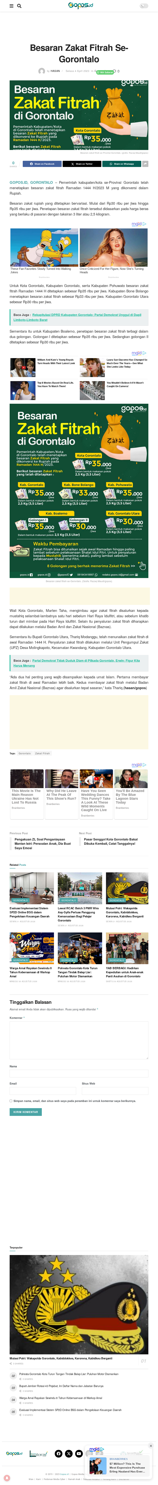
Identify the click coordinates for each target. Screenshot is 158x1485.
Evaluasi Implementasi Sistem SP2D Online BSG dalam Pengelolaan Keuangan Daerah (30, 912)
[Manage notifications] (7, 1478)
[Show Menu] (11, 6)
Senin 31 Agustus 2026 (22, 921)
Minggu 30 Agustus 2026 (23, 981)
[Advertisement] (80, 26)
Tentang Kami (109, 1479)
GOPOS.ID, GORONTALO (31, 182)
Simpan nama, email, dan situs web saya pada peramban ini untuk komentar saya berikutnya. (74, 1101)
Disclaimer (124, 1479)
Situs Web (88, 1083)
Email (13, 1083)
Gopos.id (64, 1474)
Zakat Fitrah (42, 753)
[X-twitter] (69, 1454)
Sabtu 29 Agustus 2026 (119, 981)
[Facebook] (58, 1454)
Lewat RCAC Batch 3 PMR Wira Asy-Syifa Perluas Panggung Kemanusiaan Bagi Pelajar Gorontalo (78, 914)
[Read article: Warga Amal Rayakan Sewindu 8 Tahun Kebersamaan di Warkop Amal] (32, 948)
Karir (38, 1479)
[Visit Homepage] (80, 5)
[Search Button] (19, 6)
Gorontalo (25, 753)
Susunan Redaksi (91, 1479)
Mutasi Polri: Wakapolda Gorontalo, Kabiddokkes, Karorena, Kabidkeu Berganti (125, 912)
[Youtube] (79, 1454)
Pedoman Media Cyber (54, 1479)
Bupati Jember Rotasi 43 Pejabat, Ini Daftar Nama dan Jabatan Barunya (61, 1386)
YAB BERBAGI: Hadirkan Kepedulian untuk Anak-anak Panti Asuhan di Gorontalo (124, 972)
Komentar (17, 1018)
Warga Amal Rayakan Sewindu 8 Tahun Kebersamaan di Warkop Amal (31, 972)
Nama (13, 1066)
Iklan (31, 1479)
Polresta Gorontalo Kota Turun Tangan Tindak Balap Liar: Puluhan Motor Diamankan (77, 972)
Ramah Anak (74, 1479)
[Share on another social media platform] (145, 164)
